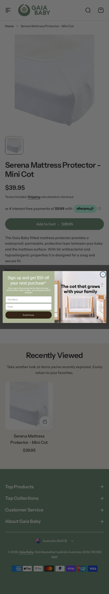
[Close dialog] (103, 274)
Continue (28, 315)
